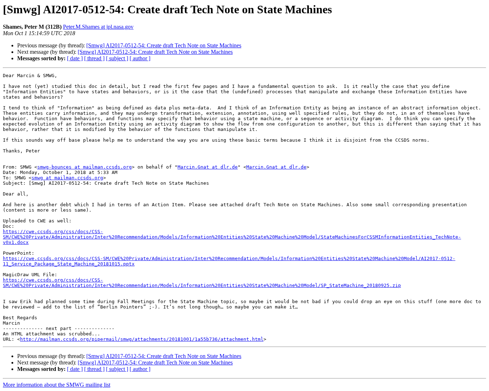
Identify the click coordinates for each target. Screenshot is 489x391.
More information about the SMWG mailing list (56, 385)
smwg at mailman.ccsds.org (67, 177)
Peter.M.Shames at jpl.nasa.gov (98, 27)
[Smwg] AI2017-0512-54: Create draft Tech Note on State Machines (163, 45)
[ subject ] (117, 58)
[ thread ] (94, 58)
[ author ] (140, 58)
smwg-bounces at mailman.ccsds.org (84, 167)
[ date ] (75, 58)
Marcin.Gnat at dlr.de (208, 167)
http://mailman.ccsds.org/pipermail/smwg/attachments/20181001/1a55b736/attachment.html (141, 339)
